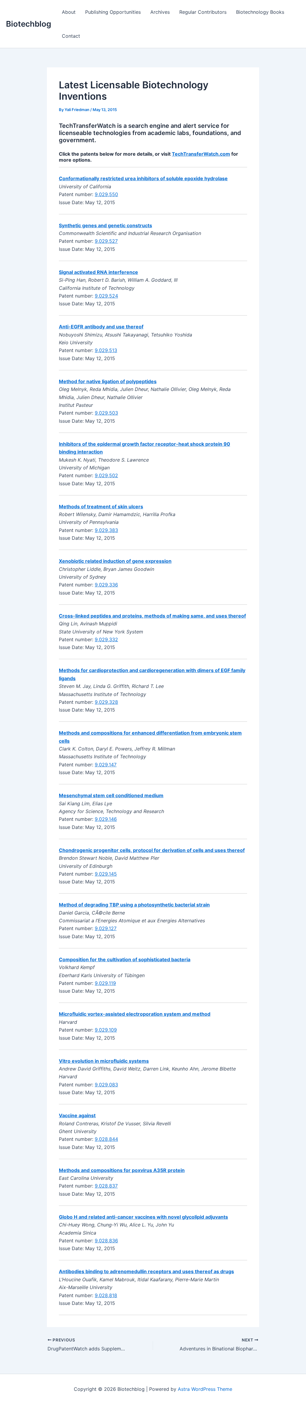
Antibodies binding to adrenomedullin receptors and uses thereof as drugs (146, 1271)
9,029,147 (106, 765)
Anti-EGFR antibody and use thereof (101, 327)
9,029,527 (106, 241)
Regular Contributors (203, 12)
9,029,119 (105, 983)
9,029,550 (106, 194)
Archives (160, 12)
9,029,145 (106, 874)
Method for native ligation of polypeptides (108, 381)
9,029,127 (106, 928)
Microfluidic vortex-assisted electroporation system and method (134, 1014)
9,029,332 (106, 639)
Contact (71, 36)
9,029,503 (106, 413)
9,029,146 (106, 819)
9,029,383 (106, 530)
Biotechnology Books (260, 12)
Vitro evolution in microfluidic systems (104, 1061)
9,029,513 (106, 350)
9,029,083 (106, 1085)
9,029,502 (106, 475)
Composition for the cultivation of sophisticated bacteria (124, 959)
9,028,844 (106, 1139)
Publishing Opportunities (113, 12)
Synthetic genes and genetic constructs (105, 225)
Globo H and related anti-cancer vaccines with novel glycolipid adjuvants (143, 1217)
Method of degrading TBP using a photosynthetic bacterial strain (134, 905)
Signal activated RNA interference (98, 272)
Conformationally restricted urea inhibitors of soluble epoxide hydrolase (143, 178)
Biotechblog (28, 23)
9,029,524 (106, 296)
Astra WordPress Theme (205, 1389)
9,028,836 (106, 1241)
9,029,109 (106, 1030)
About (69, 12)
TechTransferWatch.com (201, 154)
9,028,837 (106, 1186)
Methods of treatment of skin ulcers (101, 507)
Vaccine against (77, 1115)
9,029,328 (106, 702)
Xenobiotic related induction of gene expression (115, 561)
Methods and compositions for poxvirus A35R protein (122, 1170)
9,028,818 (106, 1295)
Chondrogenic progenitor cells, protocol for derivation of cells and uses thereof (152, 850)
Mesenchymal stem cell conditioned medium (111, 795)
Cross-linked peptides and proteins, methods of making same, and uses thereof (152, 616)
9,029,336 (106, 585)
